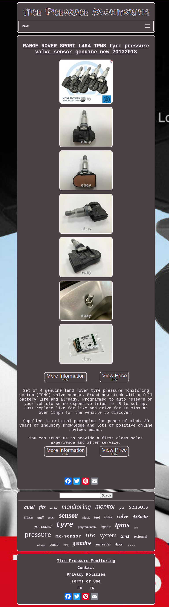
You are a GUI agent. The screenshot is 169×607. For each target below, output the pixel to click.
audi (40, 517)
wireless (41, 545)
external (140, 536)
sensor (68, 515)
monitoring (76, 506)
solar (108, 517)
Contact (85, 568)
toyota (106, 526)
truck (136, 527)
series (53, 508)
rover (51, 517)
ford (66, 544)
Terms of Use (86, 581)
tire (90, 535)
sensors (138, 506)
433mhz (140, 516)
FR (92, 588)
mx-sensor (68, 536)
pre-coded (42, 526)
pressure (38, 534)
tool (97, 517)
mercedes (103, 544)
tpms (122, 525)
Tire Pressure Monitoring (86, 561)
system (108, 535)
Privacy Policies (86, 574)
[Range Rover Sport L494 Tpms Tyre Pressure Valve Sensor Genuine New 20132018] (86, 82)
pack (122, 508)
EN (79, 588)
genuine (82, 543)
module (131, 545)
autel (29, 507)
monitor (105, 506)
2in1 (125, 536)
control (54, 544)
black (86, 517)
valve (122, 516)
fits (42, 507)
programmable (87, 527)
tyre (64, 525)
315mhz (28, 517)
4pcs (119, 544)
